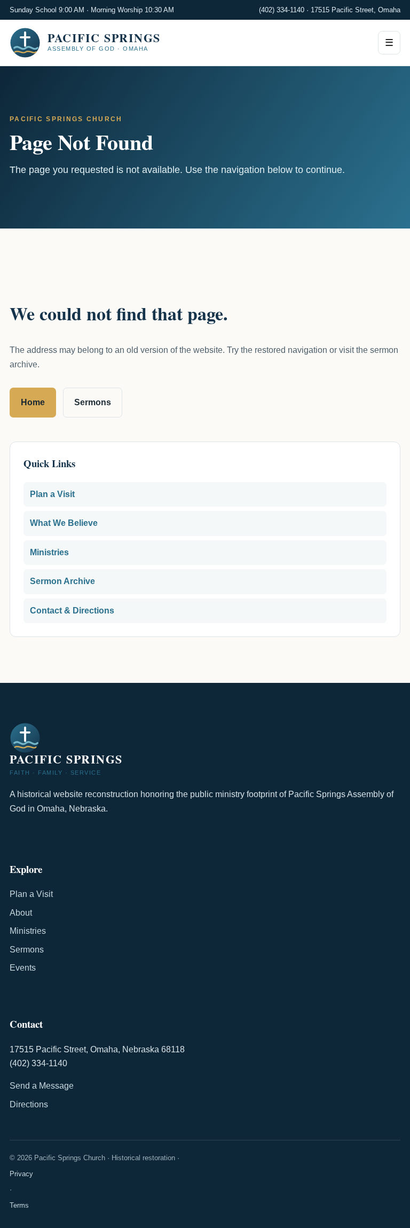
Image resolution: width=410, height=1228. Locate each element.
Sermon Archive (62, 581)
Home (33, 402)
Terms (19, 1205)
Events (23, 967)
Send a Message (42, 1085)
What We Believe (64, 523)
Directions (29, 1104)
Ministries (49, 552)
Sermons (92, 402)
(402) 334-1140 (281, 10)
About (21, 912)
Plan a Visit (52, 494)
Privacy (21, 1174)
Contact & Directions (72, 610)
